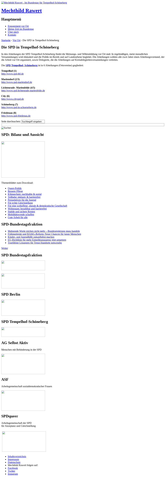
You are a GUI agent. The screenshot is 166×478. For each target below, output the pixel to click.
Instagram (13, 474)
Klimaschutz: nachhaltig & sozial (25, 194)
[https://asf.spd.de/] (23, 391)
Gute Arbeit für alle (18, 217)
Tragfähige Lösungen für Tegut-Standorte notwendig (35, 242)
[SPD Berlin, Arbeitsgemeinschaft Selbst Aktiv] (23, 355)
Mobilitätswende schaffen (21, 214)
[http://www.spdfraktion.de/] (23, 269)
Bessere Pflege (15, 191)
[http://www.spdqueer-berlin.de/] (24, 432)
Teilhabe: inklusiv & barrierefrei (24, 197)
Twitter (11, 471)
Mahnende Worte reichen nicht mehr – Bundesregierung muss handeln (44, 231)
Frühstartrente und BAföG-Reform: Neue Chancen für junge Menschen (44, 234)
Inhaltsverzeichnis (17, 456)
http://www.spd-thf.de (12, 73)
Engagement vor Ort (18, 26)
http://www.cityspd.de (12, 99)
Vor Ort (16, 40)
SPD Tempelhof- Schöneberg (21, 65)
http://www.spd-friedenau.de (15, 115)
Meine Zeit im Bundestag (21, 29)
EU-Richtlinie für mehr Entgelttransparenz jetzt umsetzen (37, 239)
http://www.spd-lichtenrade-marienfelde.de (23, 90)
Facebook (13, 468)
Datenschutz (14, 462)
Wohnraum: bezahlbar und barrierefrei (27, 208)
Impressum (13, 459)
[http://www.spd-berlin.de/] (23, 314)
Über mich (13, 32)
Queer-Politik (15, 188)
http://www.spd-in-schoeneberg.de (18, 107)
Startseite (6, 40)
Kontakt (12, 34)
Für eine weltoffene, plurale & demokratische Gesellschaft (37, 205)
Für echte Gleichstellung (20, 202)
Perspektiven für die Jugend (22, 200)
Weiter (4, 248)
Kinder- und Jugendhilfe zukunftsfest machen (31, 237)
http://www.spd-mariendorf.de (16, 82)
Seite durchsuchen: (11, 121)
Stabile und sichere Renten (21, 211)
